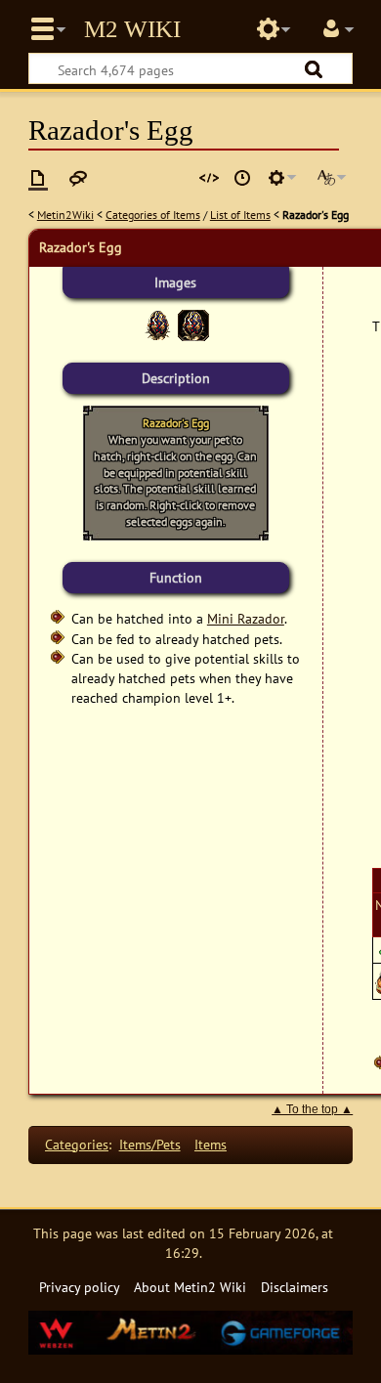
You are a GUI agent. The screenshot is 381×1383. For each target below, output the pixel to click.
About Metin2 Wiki (190, 1286)
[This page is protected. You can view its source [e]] (209, 178)
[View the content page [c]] (38, 178)
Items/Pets (150, 1144)
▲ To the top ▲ (312, 1109)
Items (210, 1144)
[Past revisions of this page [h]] (242, 178)
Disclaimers (294, 1286)
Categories (76, 1144)
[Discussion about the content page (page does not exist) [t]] (78, 178)
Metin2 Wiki (132, 29)
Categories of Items (153, 214)
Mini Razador (245, 618)
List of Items (240, 214)
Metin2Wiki (65, 214)
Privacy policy (79, 1286)
